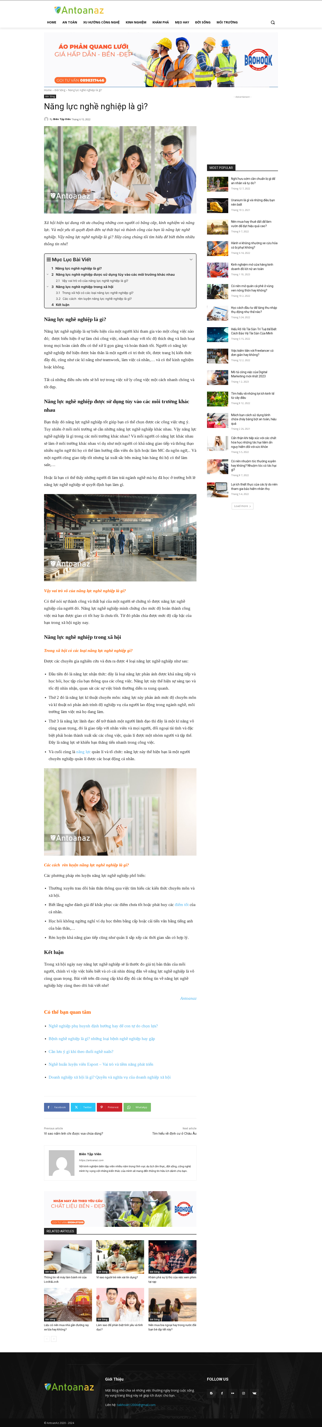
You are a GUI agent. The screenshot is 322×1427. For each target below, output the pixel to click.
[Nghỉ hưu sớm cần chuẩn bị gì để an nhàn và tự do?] (217, 184)
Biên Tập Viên (62, 119)
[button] (272, 22)
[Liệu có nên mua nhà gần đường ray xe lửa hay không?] (68, 1304)
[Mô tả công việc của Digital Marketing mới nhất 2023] (217, 377)
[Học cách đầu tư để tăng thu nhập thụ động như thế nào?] (217, 313)
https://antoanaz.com (91, 1160)
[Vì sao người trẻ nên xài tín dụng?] (120, 1257)
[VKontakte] (254, 1393)
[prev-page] (47, 1339)
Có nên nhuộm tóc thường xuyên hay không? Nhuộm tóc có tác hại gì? (253, 465)
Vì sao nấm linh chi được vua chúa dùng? (73, 1134)
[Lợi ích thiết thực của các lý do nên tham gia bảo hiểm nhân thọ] (217, 489)
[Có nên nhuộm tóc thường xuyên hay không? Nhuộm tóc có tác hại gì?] (217, 466)
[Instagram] (243, 1393)
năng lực (83, 751)
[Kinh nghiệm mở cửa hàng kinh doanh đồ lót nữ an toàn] (217, 270)
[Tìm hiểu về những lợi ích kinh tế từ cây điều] (217, 399)
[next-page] (54, 1339)
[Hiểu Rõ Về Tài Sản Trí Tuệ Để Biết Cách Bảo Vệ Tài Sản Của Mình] (217, 334)
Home (48, 90)
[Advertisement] (242, 126)
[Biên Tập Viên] (47, 119)
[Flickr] (232, 1393)
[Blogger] (211, 1393)
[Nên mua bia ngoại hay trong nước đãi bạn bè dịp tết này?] (172, 1304)
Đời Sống (60, 90)
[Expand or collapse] (191, 259)
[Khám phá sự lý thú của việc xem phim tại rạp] (172, 1257)
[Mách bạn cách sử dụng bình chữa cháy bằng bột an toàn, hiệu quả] (217, 420)
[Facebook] (222, 1393)
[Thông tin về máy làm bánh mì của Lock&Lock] (68, 1257)
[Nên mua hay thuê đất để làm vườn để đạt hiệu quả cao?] (217, 227)
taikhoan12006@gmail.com (136, 1405)
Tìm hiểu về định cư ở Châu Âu (174, 1134)
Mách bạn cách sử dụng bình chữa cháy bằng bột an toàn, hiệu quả (253, 419)
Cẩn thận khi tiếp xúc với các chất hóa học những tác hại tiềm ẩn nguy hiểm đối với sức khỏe (253, 442)
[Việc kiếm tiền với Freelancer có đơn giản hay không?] (217, 356)
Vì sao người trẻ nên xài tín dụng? (117, 1277)
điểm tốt (182, 904)
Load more (241, 506)
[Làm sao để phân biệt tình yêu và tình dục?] (120, 1304)
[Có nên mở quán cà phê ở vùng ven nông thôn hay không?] (217, 291)
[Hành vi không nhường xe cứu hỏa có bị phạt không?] (217, 248)
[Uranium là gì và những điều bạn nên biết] (217, 205)
